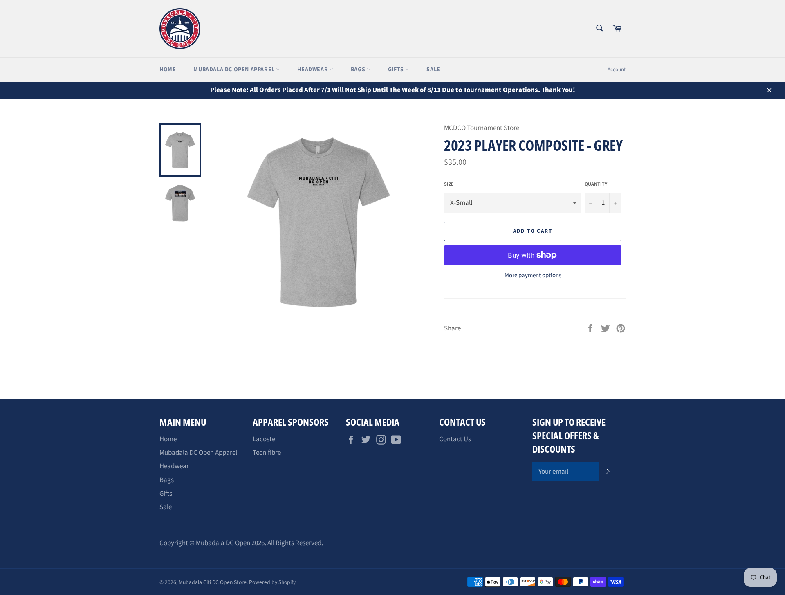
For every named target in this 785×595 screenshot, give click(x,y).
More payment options (533, 276)
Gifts (397, 69)
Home (167, 69)
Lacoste (264, 439)
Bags (359, 69)
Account (617, 69)
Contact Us (455, 439)
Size (449, 184)
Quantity (596, 184)
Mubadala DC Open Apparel (234, 69)
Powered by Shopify (272, 582)
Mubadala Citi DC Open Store (213, 582)
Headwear (313, 69)
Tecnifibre (267, 453)
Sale (433, 69)
